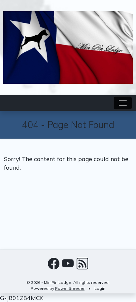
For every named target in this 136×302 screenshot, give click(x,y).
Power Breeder (70, 288)
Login (99, 288)
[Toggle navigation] (123, 103)
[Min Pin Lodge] (68, 46)
